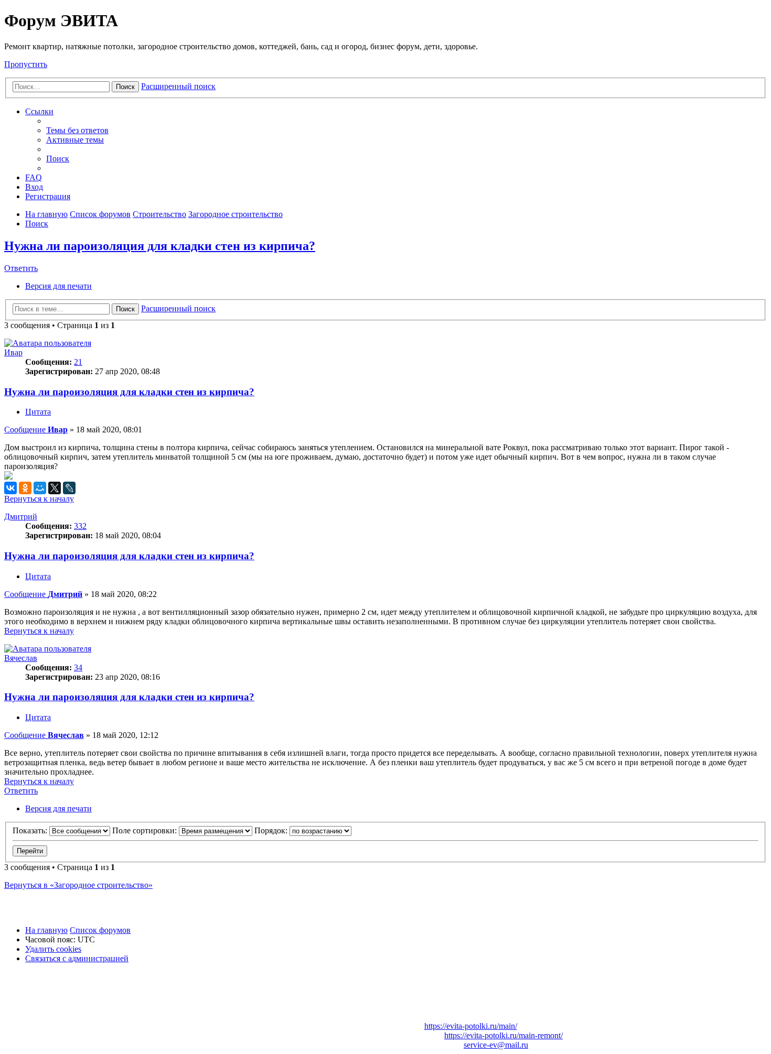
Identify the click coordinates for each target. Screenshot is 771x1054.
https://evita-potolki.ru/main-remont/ (503, 1035)
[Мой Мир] (40, 488)
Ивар (13, 352)
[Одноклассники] (25, 488)
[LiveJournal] (69, 488)
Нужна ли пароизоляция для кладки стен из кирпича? (159, 246)
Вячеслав (20, 658)
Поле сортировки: (145, 830)
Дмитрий (20, 516)
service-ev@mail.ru (496, 1044)
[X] (54, 488)
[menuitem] (77, 130)
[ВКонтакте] (10, 488)
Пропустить (25, 64)
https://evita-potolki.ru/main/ (470, 1026)
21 (78, 361)
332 (80, 525)
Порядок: (272, 830)
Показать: (31, 830)
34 (78, 667)
